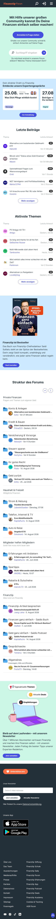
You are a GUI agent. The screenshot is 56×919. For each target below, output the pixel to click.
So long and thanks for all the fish (24, 240)
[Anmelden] (44, 4)
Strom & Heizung (17, 501)
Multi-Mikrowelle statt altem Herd (24, 249)
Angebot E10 (20, 531)
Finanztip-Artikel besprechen (24, 606)
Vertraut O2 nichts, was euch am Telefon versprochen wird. (33, 479)
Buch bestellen (11, 365)
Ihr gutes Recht (16, 462)
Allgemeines (15, 659)
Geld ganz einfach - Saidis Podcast (27, 633)
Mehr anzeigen (28, 201)
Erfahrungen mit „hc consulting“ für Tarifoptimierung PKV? (33, 557)
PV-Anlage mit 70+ (18, 230)
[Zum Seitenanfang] (53, 915)
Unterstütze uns (17, 771)
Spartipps (13, 567)
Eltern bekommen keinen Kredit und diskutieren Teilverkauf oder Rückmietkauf (33, 425)
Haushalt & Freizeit (13, 490)
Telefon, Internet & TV (20, 514)
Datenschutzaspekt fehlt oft (26, 610)
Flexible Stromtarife (23, 505)
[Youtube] (5, 914)
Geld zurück (14, 475)
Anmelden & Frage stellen (28, 35)
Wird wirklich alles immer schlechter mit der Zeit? (33, 650)
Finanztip (8, 595)
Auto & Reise (15, 528)
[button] (50, 390)
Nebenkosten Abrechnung (26, 439)
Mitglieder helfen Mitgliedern (19, 542)
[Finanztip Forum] (13, 4)
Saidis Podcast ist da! (23, 636)
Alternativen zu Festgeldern (21, 272)
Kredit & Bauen (16, 422)
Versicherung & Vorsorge (22, 435)
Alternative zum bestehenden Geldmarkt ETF (33, 412)
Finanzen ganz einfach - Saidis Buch (28, 619)
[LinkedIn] (19, 914)
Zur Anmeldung (28, 115)
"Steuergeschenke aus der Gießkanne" (31, 452)
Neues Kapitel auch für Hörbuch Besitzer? (32, 623)
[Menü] (51, 3)
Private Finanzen (12, 397)
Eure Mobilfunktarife (23, 518)
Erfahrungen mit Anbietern (23, 553)
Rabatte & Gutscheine (20, 580)
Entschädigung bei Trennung (27, 466)
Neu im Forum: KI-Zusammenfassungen (32, 666)
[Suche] (36, 3)
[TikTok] (15, 914)
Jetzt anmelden (11, 756)
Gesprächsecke (16, 646)
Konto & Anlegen (17, 408)
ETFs (16, 584)
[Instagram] (10, 914)
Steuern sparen (16, 448)
